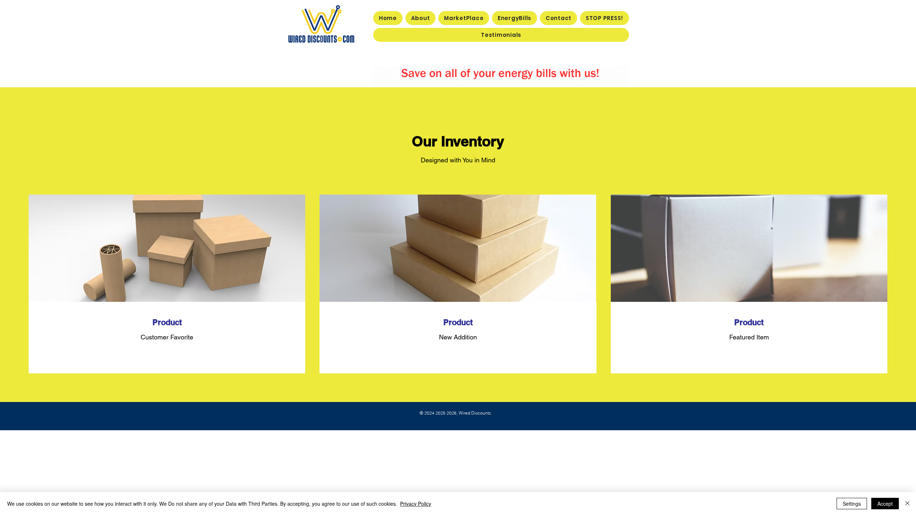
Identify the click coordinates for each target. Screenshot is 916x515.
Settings (852, 503)
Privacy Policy (415, 503)
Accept (885, 503)
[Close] (907, 503)
